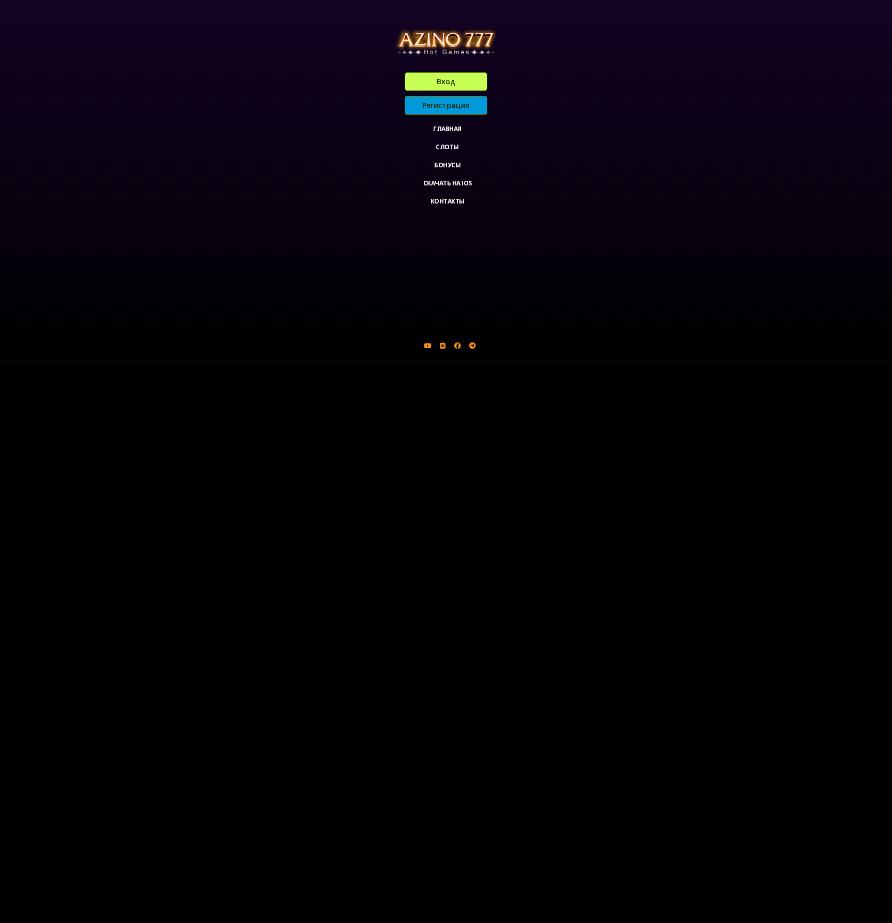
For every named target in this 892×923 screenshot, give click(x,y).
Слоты (447, 147)
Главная (447, 128)
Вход (446, 81)
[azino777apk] (472, 345)
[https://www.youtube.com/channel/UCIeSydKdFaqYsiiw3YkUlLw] (427, 345)
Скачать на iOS (447, 183)
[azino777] (442, 345)
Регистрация (446, 105)
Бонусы (447, 165)
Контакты (448, 201)
